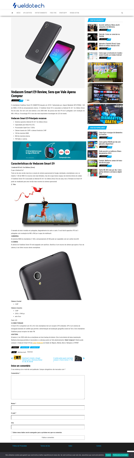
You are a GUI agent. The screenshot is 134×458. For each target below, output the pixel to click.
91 (108, 156)
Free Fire (53, 13)
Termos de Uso (45, 446)
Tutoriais (30, 352)
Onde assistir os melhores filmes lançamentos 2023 (110, 152)
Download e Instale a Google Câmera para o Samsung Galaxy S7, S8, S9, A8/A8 (32, 360)
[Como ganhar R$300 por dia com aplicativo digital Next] (92, 144)
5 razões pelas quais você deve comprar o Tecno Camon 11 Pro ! (63, 360)
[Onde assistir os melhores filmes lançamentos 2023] (92, 154)
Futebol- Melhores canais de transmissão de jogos (111, 162)
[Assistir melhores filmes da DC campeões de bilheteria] (92, 28)
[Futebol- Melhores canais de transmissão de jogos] (92, 163)
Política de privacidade (120, 455)
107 (109, 147)
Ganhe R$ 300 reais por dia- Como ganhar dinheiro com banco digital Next (110, 172)
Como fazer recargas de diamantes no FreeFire (110, 134)
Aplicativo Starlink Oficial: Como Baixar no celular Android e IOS (109, 45)
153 (109, 138)
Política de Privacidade (20, 446)
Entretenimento (41, 13)
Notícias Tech (25, 347)
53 (108, 177)
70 (108, 166)
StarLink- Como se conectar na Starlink (109, 35)
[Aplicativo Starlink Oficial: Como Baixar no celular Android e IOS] (92, 46)
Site (12, 423)
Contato (98, 446)
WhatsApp (63, 13)
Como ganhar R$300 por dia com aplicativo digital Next (110, 143)
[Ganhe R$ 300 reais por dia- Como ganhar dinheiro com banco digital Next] (92, 172)
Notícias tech (22, 352)
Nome (13, 403)
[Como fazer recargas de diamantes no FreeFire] (92, 135)
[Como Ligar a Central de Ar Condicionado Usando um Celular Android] (92, 56)
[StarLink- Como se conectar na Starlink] (92, 37)
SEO (28, 100)
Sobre (70, 446)
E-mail (13, 413)
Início (18, 13)
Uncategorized (35, 347)
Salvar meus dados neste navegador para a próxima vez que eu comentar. (37, 432)
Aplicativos (27, 13)
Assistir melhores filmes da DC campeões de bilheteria (109, 26)
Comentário (15, 373)
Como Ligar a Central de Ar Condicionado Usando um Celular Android (111, 54)
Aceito (108, 455)
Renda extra (74, 13)
